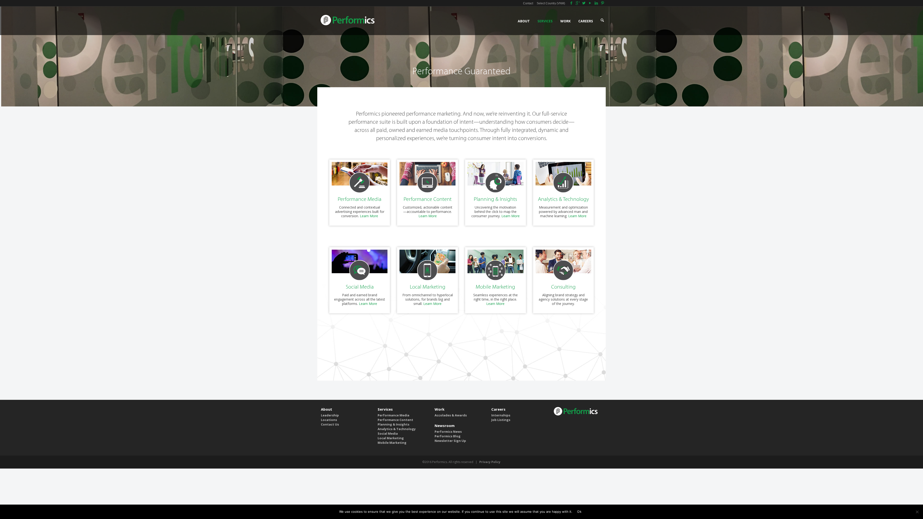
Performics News (448, 431)
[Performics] (348, 19)
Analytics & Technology (563, 199)
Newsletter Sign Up (450, 441)
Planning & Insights (495, 199)
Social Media (360, 287)
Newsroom (445, 425)
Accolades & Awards (451, 415)
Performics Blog (448, 436)
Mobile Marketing (495, 287)
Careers (498, 409)
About (326, 409)
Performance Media (359, 199)
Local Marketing (427, 287)
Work (439, 409)
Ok (579, 511)
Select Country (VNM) (551, 3)
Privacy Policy (489, 462)
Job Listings (500, 420)
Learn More (369, 216)
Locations (329, 420)
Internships (500, 415)
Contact (528, 3)
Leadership (330, 415)
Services (385, 409)
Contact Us (330, 424)
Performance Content (428, 199)
